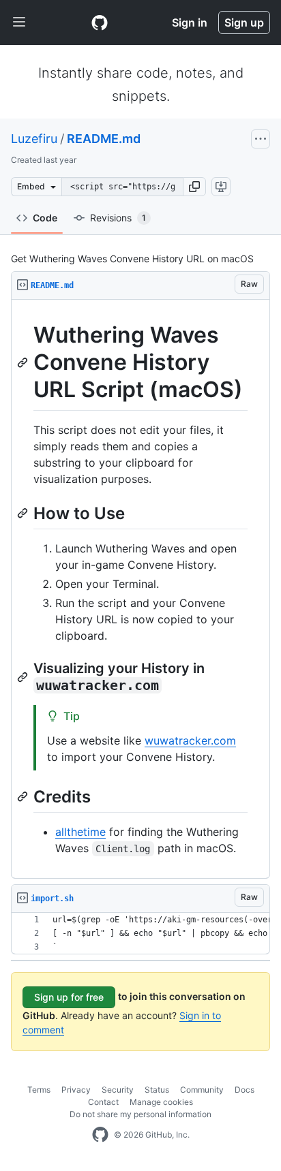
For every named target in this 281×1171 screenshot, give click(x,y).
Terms (38, 1089)
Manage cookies (161, 1102)
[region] (140, 589)
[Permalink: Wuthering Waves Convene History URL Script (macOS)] (23, 362)
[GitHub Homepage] (100, 1135)
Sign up (244, 22)
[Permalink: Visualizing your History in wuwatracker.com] (23, 677)
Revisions (118, 217)
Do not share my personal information (140, 1114)
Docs (244, 1089)
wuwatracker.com (190, 740)
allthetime (80, 832)
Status (157, 1089)
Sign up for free (69, 997)
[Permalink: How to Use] (23, 512)
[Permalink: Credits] (23, 796)
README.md (103, 138)
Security (118, 1089)
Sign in (189, 22)
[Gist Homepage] (99, 22)
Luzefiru (34, 138)
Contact (103, 1102)
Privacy (76, 1089)
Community (202, 1089)
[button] (194, 186)
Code (45, 217)
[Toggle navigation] (19, 22)
